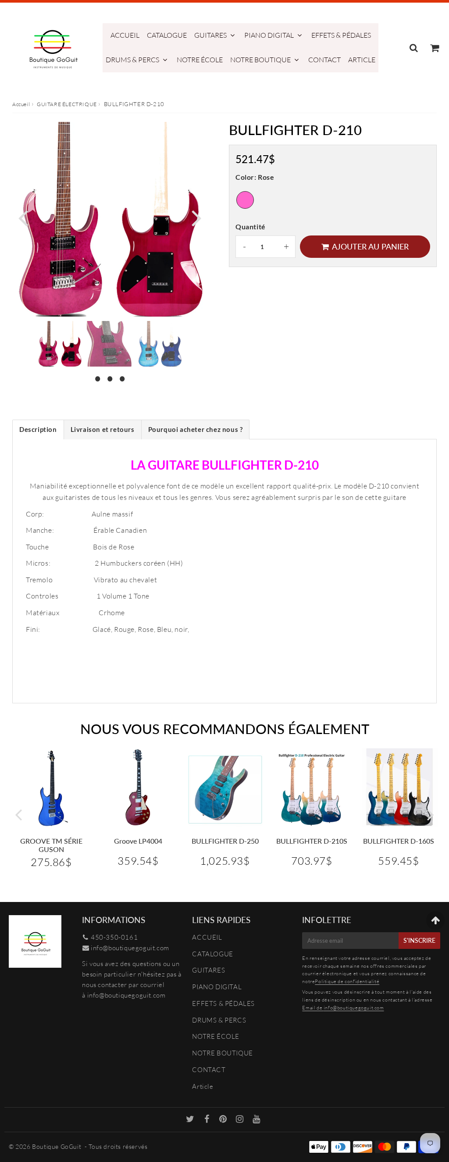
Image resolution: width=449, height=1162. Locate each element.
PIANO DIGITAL (269, 35)
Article (361, 59)
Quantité (250, 226)
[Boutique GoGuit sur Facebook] (207, 1120)
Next (196, 217)
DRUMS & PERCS (132, 59)
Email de (312, 1008)
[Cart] (434, 48)
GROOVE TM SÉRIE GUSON (51, 845)
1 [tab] (97, 377)
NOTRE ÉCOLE (200, 59)
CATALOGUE (167, 35)
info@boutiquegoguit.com (130, 948)
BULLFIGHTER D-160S (398, 841)
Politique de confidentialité (347, 981)
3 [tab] (122, 377)
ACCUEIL (124, 35)
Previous (22, 217)
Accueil (21, 104)
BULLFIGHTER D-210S (311, 841)
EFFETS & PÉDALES (341, 35)
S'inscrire (419, 940)
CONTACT (324, 59)
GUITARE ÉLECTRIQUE (67, 104)
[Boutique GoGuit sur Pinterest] (224, 1120)
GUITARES (210, 35)
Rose (245, 200)
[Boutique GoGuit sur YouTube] (256, 1120)
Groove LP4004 (138, 841)
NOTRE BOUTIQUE (260, 59)
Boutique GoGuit (56, 1146)
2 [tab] (109, 377)
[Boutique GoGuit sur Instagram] (240, 1120)
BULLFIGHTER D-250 (225, 841)
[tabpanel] (60, 344)
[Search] (414, 48)
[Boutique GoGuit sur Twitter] (191, 1120)
